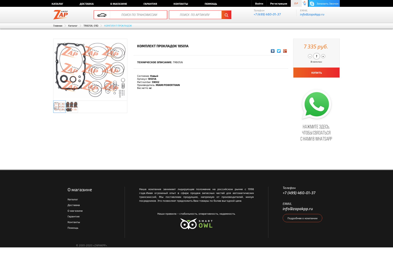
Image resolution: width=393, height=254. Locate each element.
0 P (296, 3)
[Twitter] (279, 51)
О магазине (118, 3)
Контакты (181, 3)
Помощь (211, 3)
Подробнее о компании (302, 218)
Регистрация (278, 3)
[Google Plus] (285, 51)
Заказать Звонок (327, 3)
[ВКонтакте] (272, 51)
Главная (57, 25)
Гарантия (150, 3)
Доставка (87, 3)
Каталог (57, 3)
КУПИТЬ (316, 72)
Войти (259, 3)
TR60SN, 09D (90, 25)
